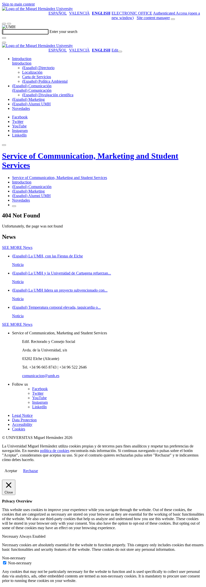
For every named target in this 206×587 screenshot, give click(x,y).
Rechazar (30, 471)
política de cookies (54, 450)
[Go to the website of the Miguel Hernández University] (37, 9)
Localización (32, 72)
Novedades (21, 108)
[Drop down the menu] (9, 23)
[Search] (4, 38)
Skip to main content (18, 4)
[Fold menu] (120, 51)
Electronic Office (132, 13)
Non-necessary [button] (14, 558)
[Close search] (4, 42)
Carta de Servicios (36, 77)
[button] (21, 63)
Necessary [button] (10, 536)
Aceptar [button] (11, 471)
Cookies (18, 429)
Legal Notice (22, 415)
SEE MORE (17, 247)
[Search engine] (173, 19)
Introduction (21, 59)
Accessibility (22, 424)
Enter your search (63, 31)
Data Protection (24, 420)
